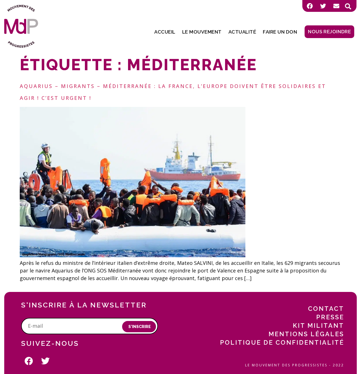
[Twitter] (323, 6)
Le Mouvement (202, 32)
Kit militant (318, 325)
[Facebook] (310, 6)
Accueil (164, 32)
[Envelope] (336, 6)
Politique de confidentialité (282, 342)
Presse (330, 317)
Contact (326, 308)
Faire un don (280, 32)
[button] (348, 6)
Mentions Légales (306, 334)
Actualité (242, 32)
